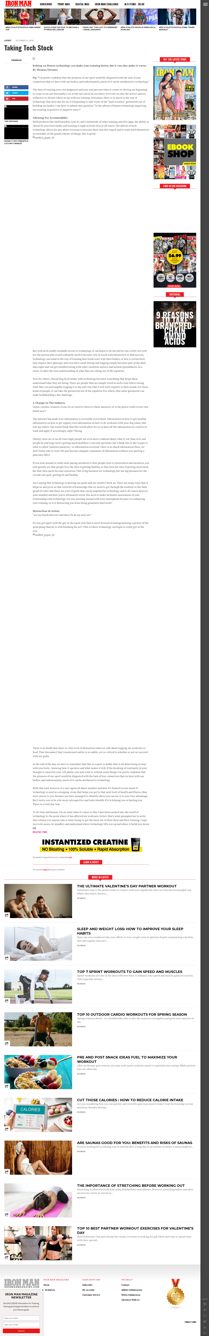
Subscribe (46, 4)
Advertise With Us (130, 1299)
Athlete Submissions (131, 1290)
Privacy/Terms (190, 1322)
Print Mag (64, 4)
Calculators (49, 1290)
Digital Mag (82, 4)
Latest (7, 40)
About (46, 1285)
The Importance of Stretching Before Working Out (131, 1186)
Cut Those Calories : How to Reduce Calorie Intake (130, 1100)
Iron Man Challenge (106, 4)
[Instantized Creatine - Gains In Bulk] (91, 851)
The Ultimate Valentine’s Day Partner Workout (127, 886)
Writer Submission (130, 1295)
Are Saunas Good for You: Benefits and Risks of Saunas (134, 1143)
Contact (125, 1285)
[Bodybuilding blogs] (175, 1308)
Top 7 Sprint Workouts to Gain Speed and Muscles (129, 972)
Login (69, 857)
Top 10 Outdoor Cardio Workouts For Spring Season (132, 1014)
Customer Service (91, 1295)
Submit (21, 1331)
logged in (46, 870)
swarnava (16, 60)
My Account (88, 1290)
